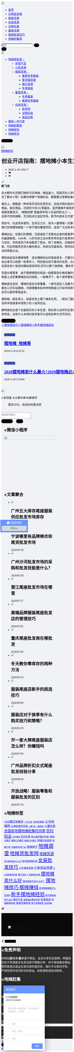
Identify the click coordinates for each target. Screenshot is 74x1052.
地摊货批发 (15, 59)
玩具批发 (46, 899)
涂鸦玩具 (13, 26)
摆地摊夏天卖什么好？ (34, 881)
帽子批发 (22, 875)
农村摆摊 (16, 837)
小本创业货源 (43, 868)
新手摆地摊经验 (28, 894)
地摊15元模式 (17, 840)
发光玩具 (25, 836)
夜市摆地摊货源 (30, 861)
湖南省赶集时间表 (31, 900)
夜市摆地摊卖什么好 (12, 861)
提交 (19, 421)
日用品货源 (15, 14)
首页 (11, 9)
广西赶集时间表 (33, 875)
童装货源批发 (23, 903)
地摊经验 (7, 151)
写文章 (8, 140)
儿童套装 (40, 826)
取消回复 (7, 421)
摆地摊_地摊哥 (17, 343)
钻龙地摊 (48, 903)
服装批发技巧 (16, 34)
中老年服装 (38, 822)
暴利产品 (18, 899)
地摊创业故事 (44, 840)
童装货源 (13, 30)
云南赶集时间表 (19, 826)
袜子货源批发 (37, 903)
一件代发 (28, 822)
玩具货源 (13, 22)
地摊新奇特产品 (19, 847)
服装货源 (13, 18)
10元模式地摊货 (13, 821)
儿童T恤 (32, 826)
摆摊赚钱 (29, 887)
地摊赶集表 (15, 38)
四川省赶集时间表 (40, 836)
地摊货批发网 (24, 853)
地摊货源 (46, 854)
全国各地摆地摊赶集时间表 (24, 831)
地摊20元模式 (30, 841)
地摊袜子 (32, 846)
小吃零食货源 (26, 868)
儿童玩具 (49, 826)
